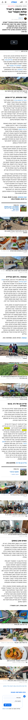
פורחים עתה (8, 60)
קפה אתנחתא (22, 197)
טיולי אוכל (24, 686)
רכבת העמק (22, 129)
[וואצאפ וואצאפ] (5, 2)
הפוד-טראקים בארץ (20, 100)
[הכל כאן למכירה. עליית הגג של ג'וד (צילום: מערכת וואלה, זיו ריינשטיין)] (14, 489)
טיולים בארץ (19, 686)
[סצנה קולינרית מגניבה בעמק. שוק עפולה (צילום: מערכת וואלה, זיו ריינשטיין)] (14, 675)
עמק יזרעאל (13, 686)
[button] (21, 2)
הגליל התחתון (6, 686)
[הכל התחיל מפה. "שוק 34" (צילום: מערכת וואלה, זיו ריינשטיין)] (14, 636)
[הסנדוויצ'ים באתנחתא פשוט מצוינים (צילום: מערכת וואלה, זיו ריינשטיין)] (14, 245)
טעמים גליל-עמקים (15, 65)
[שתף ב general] (2, 2)
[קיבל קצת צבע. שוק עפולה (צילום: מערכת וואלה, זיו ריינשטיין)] (14, 618)
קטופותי (24, 338)
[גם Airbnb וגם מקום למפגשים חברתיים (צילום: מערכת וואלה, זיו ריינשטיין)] (14, 529)
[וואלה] (14, 2)
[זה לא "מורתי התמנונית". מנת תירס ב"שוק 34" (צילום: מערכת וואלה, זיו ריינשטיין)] (14, 655)
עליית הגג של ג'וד (21, 463)
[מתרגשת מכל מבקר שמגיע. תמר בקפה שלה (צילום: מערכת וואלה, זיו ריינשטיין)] (14, 265)
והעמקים (20, 69)
